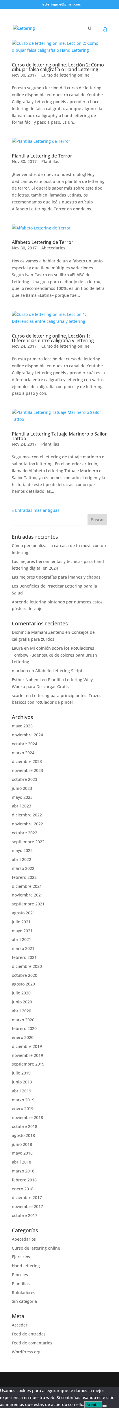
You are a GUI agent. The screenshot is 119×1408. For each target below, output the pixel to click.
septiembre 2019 (28, 1064)
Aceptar (93, 1404)
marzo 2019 (23, 1100)
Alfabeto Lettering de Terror (42, 242)
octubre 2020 (24, 975)
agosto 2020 (23, 984)
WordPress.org (26, 1352)
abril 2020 (21, 1011)
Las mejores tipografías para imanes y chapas (56, 577)
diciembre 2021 (27, 886)
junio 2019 (22, 1082)
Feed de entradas (29, 1334)
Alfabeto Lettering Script (58, 670)
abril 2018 (21, 1162)
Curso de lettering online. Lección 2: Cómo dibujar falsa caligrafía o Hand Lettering (58, 67)
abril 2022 (21, 859)
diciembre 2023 (27, 761)
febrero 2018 (24, 1180)
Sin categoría (24, 1301)
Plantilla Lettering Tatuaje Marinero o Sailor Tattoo (59, 436)
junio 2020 (22, 1002)
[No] (104, 1406)
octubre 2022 (24, 832)
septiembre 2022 (28, 841)
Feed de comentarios (32, 1343)
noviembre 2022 (27, 824)
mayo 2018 (22, 1153)
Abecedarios (53, 248)
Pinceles (20, 1274)
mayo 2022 (22, 850)
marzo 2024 (23, 752)
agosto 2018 (23, 1135)
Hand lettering (26, 1265)
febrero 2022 (24, 877)
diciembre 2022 (27, 815)
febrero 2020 (24, 1028)
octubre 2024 (24, 743)
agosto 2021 (23, 913)
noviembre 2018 (27, 1117)
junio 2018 (22, 1144)
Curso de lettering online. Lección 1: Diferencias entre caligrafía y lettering (53, 338)
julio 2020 (21, 993)
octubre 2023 (24, 779)
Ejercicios (21, 1256)
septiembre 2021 (28, 904)
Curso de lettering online (65, 75)
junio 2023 (22, 788)
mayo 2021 (22, 930)
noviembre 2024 (27, 735)
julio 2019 (21, 1073)
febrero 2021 (24, 957)
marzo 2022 (23, 868)
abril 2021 (21, 939)
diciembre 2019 (27, 1046)
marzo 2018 (23, 1171)
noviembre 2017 (27, 1206)
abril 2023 (21, 806)
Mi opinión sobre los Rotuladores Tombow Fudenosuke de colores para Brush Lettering (54, 655)
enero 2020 (23, 1037)
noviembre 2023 (27, 770)
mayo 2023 (22, 797)
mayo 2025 (22, 726)
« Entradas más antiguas (36, 510)
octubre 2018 (24, 1126)
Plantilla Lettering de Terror (42, 156)
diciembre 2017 (27, 1197)
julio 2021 (21, 922)
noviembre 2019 (27, 1055)
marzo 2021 (23, 948)
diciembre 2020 (27, 966)
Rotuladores (23, 1292)
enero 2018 (23, 1189)
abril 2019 (21, 1091)
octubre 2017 (24, 1215)
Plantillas (50, 161)
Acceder (19, 1325)
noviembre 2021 (27, 895)
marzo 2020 (23, 1019)
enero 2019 (23, 1108)
